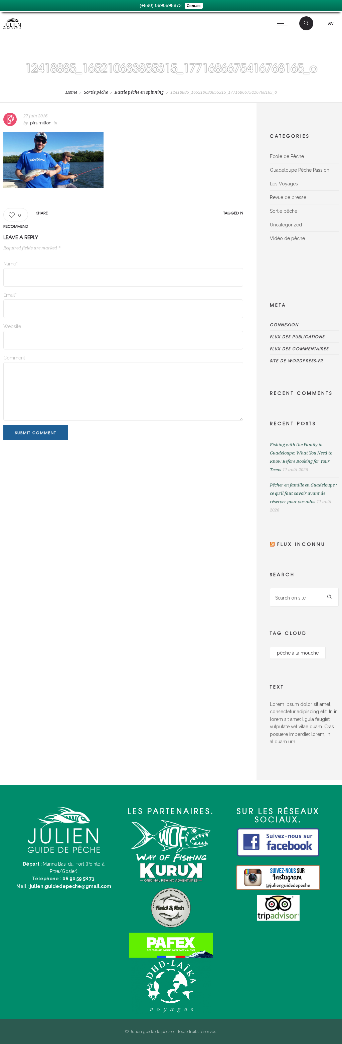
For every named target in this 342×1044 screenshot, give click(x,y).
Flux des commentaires (299, 348)
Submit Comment (35, 432)
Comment (14, 357)
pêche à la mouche (298, 653)
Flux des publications (297, 336)
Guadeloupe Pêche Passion (299, 170)
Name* (10, 263)
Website (12, 326)
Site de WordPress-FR (296, 360)
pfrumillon (40, 122)
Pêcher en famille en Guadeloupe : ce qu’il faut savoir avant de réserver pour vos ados (303, 493)
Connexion (284, 324)
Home (71, 92)
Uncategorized (286, 224)
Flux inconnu (301, 544)
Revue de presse (288, 197)
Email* (10, 295)
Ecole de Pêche (287, 156)
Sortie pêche (96, 92)
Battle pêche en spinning (139, 92)
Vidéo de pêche (287, 238)
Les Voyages (284, 183)
